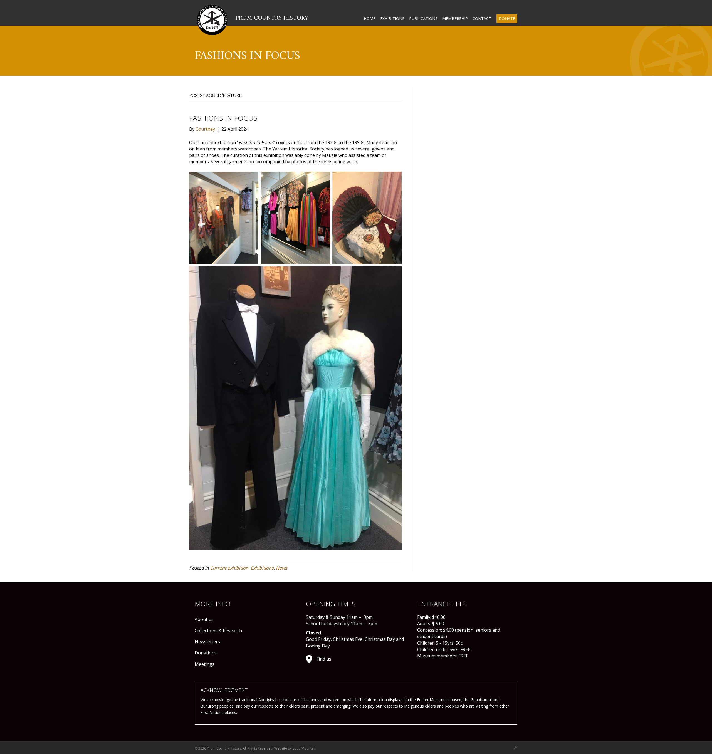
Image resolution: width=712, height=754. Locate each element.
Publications (423, 18)
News (281, 568)
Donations (206, 653)
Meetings (204, 664)
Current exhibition (229, 568)
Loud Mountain (304, 748)
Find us (324, 659)
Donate (507, 18)
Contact (482, 18)
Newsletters (207, 642)
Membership (455, 18)
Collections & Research (218, 630)
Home (369, 18)
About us (204, 619)
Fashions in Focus (223, 118)
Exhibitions (392, 18)
